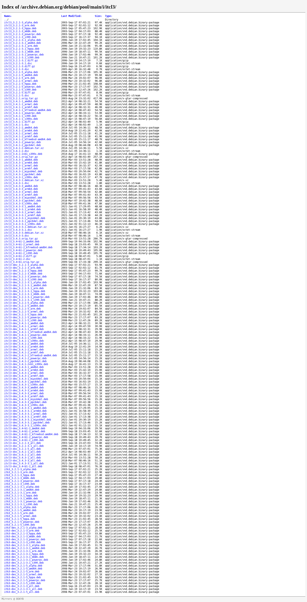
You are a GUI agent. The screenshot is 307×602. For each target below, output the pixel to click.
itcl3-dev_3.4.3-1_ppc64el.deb (25, 381)
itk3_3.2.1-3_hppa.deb (19, 475)
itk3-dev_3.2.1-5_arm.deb (21, 571)
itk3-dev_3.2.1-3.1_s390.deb (24, 562)
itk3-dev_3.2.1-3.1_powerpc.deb (26, 559)
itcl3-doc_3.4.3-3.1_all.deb (24, 463)
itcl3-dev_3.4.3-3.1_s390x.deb (25, 425)
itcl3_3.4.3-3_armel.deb (21, 191)
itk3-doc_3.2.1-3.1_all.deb (23, 589)
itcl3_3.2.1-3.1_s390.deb (21, 57)
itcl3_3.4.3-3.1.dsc (18, 229)
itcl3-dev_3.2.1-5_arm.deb (22, 308)
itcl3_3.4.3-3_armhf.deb (21, 194)
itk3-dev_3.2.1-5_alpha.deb (23, 565)
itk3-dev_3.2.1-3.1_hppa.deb (24, 554)
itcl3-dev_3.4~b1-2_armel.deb (24, 431)
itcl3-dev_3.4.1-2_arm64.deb (24, 346)
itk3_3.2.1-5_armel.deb (20, 516)
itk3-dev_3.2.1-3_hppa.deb (22, 533)
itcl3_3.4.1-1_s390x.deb (21, 118)
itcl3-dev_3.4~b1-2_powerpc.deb (26, 437)
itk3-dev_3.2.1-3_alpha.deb (23, 527)
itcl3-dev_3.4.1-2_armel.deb (24, 349)
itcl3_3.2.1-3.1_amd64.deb (22, 43)
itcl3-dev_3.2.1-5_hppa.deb (23, 314)
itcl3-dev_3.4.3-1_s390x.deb (24, 384)
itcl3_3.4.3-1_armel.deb (21, 165)
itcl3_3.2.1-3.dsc (16, 69)
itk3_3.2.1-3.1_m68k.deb (21, 498)
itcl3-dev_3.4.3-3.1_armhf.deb (25, 416)
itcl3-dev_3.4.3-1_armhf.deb (24, 375)
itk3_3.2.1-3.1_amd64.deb (21, 489)
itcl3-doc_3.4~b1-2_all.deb (23, 466)
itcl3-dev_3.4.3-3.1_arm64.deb (25, 410)
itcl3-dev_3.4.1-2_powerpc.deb (25, 358)
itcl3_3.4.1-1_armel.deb (21, 104)
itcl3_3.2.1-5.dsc (16, 95)
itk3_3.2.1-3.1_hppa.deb (21, 495)
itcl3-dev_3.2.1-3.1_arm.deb (24, 288)
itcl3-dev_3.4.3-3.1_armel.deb (25, 413)
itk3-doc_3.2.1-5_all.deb (21, 592)
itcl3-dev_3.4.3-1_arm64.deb (24, 370)
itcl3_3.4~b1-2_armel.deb (21, 244)
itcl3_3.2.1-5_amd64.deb (21, 75)
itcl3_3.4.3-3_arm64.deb (21, 189)
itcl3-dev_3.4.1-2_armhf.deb (24, 352)
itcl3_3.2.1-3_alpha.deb (21, 22)
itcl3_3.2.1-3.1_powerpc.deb (24, 54)
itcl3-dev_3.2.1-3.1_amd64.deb (25, 285)
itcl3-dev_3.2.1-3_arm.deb (22, 267)
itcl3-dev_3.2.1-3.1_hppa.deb (24, 291)
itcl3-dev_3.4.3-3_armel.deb (24, 393)
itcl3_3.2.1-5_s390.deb (20, 89)
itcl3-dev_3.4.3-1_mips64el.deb (26, 378)
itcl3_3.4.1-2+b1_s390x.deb (23, 153)
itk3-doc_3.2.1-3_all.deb (21, 586)
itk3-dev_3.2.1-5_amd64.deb (23, 568)
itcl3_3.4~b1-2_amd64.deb (21, 241)
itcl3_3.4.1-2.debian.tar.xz (24, 148)
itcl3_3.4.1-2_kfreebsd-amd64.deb (27, 139)
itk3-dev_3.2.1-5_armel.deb (23, 574)
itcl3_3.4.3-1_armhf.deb (21, 168)
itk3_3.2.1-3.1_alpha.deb (21, 486)
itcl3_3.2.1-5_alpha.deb (21, 72)
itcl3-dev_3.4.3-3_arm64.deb (24, 390)
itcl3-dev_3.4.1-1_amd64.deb (24, 323)
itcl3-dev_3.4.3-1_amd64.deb (24, 367)
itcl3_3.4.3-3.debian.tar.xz (24, 232)
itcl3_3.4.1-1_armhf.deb (21, 107)
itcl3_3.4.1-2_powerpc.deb (22, 142)
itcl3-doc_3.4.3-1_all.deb (22, 457)
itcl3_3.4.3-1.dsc (16, 183)
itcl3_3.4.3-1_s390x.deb (21, 177)
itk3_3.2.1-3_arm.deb (18, 472)
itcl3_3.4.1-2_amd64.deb (21, 127)
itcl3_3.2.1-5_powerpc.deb (22, 86)
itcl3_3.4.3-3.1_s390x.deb (22, 224)
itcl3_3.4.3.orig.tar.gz (21, 238)
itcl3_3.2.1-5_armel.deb (21, 80)
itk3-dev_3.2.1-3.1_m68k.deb (24, 556)
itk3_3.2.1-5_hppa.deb (19, 519)
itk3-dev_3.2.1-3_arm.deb (21, 530)
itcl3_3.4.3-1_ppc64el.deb (22, 174)
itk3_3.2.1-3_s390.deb (19, 483)
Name (7, 16)
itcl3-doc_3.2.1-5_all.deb (22, 448)
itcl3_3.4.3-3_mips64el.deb (23, 197)
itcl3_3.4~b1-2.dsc (17, 259)
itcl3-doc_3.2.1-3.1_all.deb (24, 446)
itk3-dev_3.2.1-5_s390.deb (22, 583)
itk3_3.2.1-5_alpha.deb (20, 507)
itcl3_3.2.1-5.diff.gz (19, 92)
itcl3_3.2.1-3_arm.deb (19, 25)
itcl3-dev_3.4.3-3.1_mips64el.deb (27, 419)
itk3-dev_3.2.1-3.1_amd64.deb (24, 548)
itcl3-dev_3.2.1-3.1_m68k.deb (24, 294)
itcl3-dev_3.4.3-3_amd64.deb (24, 387)
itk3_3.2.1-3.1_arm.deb (20, 492)
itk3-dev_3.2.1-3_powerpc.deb (24, 539)
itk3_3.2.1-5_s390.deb (19, 524)
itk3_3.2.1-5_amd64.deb (20, 510)
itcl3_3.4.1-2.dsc (16, 151)
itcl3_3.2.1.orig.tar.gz (21, 98)
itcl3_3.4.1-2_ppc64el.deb (22, 145)
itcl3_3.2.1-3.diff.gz (19, 66)
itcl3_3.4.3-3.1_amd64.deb (22, 206)
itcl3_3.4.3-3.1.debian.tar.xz (25, 226)
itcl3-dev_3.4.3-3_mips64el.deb (26, 399)
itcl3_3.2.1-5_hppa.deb (20, 83)
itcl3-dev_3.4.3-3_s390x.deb (24, 405)
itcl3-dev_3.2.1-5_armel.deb (24, 311)
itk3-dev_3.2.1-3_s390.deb (22, 542)
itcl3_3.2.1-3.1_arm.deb (21, 45)
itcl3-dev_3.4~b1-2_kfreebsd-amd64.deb (31, 434)
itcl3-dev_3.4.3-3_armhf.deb (24, 396)
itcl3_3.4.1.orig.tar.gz (21, 156)
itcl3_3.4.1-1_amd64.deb (21, 101)
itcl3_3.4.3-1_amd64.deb (21, 159)
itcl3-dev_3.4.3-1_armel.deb (24, 373)
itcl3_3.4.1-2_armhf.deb (21, 136)
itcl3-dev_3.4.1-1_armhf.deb (24, 329)
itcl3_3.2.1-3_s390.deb (20, 37)
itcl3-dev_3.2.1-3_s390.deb (23, 279)
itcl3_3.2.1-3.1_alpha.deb (22, 40)
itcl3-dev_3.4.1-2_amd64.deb (24, 343)
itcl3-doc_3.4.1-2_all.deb (22, 454)
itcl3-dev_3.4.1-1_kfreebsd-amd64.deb (30, 332)
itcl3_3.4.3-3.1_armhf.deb (22, 215)
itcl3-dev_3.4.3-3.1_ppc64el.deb (26, 422)
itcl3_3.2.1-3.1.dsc (18, 63)
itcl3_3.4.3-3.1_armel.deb (22, 212)
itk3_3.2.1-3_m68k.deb (19, 478)
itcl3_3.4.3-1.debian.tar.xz (24, 180)
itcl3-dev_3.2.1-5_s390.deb (23, 320)
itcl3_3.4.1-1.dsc (16, 124)
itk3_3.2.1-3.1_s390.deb (21, 504)
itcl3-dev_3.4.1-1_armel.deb (24, 326)
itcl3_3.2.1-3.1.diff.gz (21, 60)
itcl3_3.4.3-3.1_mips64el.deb (24, 218)
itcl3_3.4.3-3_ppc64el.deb (22, 200)
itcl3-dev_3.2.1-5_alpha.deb (24, 302)
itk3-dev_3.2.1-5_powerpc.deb (24, 580)
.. (5, 19)
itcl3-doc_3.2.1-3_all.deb (22, 443)
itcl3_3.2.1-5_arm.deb (19, 78)
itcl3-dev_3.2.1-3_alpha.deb (24, 264)
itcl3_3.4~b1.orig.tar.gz (21, 262)
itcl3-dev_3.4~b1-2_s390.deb (24, 440)
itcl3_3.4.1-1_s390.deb (20, 116)
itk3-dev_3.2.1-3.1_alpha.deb (24, 545)
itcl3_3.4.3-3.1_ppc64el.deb (24, 221)
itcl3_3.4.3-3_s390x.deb (21, 203)
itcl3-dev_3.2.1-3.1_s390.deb (24, 299)
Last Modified (71, 16)
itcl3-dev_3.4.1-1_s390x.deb (24, 340)
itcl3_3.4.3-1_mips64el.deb (23, 171)
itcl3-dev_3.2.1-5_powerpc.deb (25, 317)
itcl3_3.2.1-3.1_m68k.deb (21, 51)
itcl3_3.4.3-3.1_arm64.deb (22, 209)
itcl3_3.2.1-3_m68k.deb (20, 31)
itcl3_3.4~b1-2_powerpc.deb (23, 250)
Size (98, 16)
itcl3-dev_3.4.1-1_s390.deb (23, 337)
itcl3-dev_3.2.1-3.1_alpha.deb (25, 282)
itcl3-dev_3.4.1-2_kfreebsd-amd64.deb (30, 355)
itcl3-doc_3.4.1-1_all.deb (22, 451)
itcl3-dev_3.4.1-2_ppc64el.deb (25, 361)
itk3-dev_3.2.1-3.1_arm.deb (23, 551)
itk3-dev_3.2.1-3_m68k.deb (22, 536)
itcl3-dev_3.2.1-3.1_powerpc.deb (26, 297)
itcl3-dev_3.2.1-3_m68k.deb (23, 273)
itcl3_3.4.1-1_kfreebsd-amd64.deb (27, 110)
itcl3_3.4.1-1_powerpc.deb (22, 113)
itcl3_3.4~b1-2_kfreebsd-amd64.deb (28, 247)
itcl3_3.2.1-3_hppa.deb (20, 28)
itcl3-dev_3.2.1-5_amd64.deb (24, 305)
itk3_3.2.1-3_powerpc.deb (21, 481)
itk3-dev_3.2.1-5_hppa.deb (22, 577)
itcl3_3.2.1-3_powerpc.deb (22, 34)
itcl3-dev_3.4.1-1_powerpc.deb (25, 335)
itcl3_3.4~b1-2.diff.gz (20, 256)
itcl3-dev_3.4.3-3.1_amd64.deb (25, 408)
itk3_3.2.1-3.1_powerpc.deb (23, 501)
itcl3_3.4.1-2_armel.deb (21, 133)
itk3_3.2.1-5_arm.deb (18, 513)
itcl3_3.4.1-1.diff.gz (19, 121)
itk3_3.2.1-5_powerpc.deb (21, 521)
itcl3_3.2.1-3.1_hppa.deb (21, 48)
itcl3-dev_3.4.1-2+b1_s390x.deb (26, 364)
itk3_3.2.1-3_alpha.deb (20, 469)
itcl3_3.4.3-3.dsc (16, 235)
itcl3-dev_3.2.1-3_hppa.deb (23, 270)
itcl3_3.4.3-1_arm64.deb (21, 162)
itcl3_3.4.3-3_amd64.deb (21, 186)
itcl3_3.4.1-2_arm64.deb (21, 130)
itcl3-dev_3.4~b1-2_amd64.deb (24, 428)
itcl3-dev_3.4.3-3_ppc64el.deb (25, 402)
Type (108, 16)
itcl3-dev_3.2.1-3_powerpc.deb (25, 276)
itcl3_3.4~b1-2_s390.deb (21, 253)
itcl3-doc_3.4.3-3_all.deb (22, 460)
